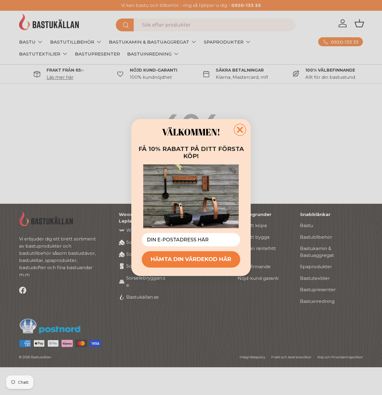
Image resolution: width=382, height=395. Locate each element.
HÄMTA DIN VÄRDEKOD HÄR (191, 259)
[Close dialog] (240, 130)
